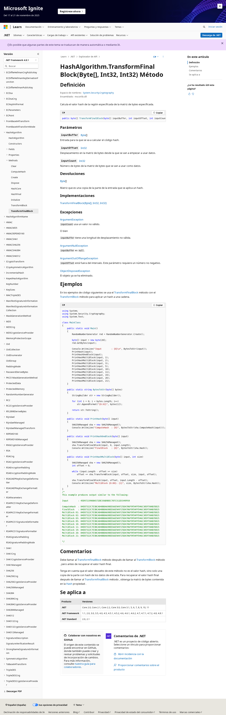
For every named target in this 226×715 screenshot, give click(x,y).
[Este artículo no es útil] (193, 94)
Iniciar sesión (215, 26)
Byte (83, 135)
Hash (69, 583)
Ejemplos (193, 66)
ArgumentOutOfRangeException (79, 258)
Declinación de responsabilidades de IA (24, 712)
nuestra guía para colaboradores (79, 665)
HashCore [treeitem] (16, 188)
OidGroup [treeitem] (11, 360)
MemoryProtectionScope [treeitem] (18, 338)
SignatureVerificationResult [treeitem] (20, 643)
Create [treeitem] (14, 177)
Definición (194, 62)
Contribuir (89, 712)
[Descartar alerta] (219, 6)
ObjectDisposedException (75, 271)
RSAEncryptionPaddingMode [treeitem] (21, 473)
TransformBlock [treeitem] (19, 205)
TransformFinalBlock (126, 292)
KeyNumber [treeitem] (12, 283)
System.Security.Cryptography (98, 92)
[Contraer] (38, 54)
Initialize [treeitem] (15, 199)
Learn (64, 56)
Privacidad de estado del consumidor (134, 712)
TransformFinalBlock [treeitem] (22, 211)
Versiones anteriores (58, 712)
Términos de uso (167, 712)
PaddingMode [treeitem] (13, 366)
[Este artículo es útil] (189, 94)
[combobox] (21, 60)
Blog (75, 712)
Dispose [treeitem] (15, 182)
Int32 (84, 148)
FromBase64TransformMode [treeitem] (20, 126)
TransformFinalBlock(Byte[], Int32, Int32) (83, 203)
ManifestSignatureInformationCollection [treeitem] (22, 308)
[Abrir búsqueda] (204, 27)
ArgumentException (71, 219)
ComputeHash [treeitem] (18, 171)
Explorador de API (88, 56)
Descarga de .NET (211, 35)
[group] (113, 118)
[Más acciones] (163, 56)
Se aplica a (194, 74)
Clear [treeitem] (13, 166)
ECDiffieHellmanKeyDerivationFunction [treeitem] (22, 80)
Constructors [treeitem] (15, 143)
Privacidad (103, 712)
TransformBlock (69, 296)
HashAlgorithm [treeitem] (16, 137)
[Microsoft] (6, 27)
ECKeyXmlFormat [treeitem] (15, 104)
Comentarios (195, 70)
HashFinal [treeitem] (16, 194)
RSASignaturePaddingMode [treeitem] (20, 542)
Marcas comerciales (190, 712)
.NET (72, 56)
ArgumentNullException (74, 245)
